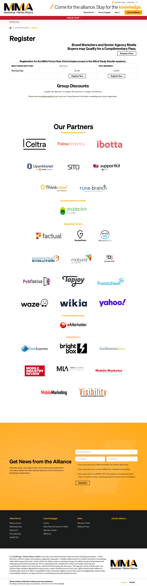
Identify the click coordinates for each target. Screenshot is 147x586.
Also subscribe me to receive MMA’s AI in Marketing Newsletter (104, 469)
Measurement (15, 523)
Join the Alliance (133, 12)
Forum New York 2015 (22, 28)
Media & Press (83, 526)
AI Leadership (15, 533)
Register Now (77, 76)
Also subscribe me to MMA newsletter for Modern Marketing (103, 464)
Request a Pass (126, 53)
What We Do (89, 12)
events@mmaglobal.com (48, 96)
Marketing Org (15, 526)
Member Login (120, 2)
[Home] (10, 28)
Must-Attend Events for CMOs (55, 526)
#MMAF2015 (14, 21)
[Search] (137, 2)
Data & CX (13, 530)
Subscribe (130, 2)
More (119, 13)
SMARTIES (14, 537)
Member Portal (83, 523)
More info (61, 583)
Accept (123, 582)
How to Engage (104, 12)
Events (46, 523)
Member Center (50, 530)
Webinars (47, 533)
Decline (132, 582)
